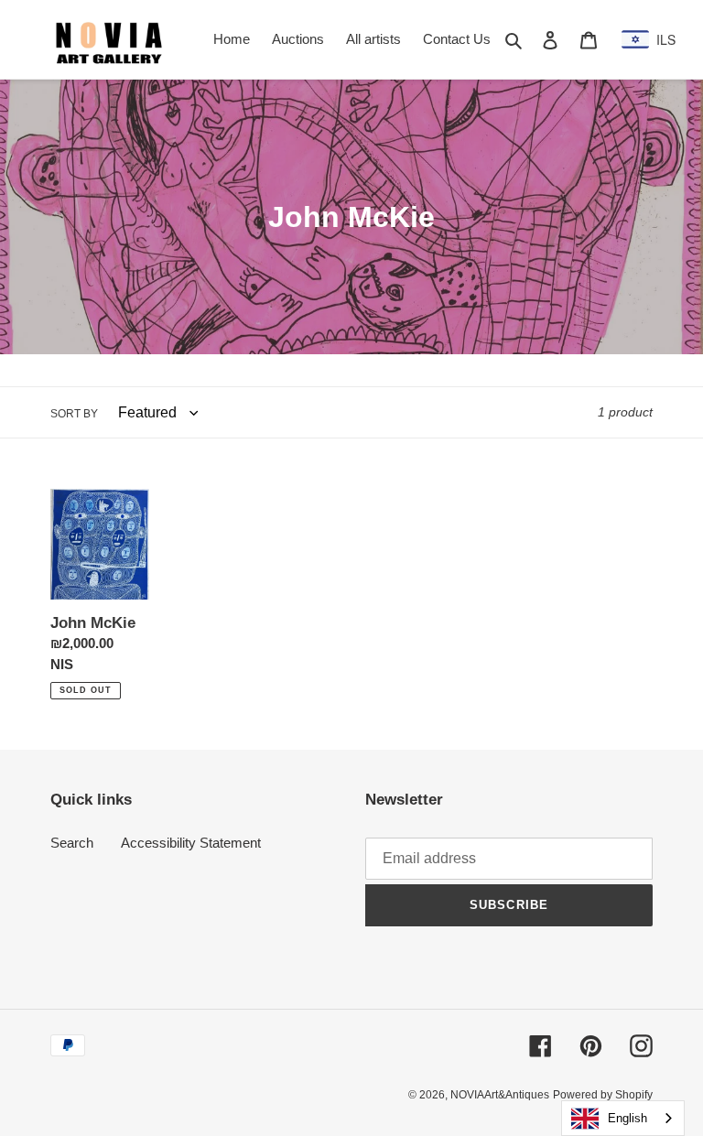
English (627, 1118)
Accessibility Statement (191, 842)
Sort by (74, 413)
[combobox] (623, 1118)
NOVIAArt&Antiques (499, 1094)
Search (71, 842)
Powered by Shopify (603, 1094)
